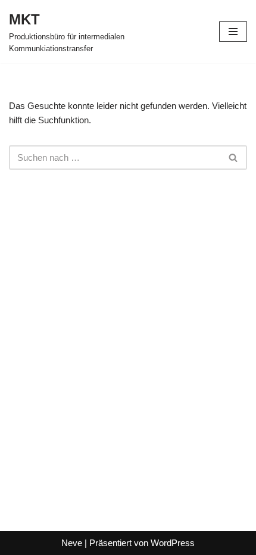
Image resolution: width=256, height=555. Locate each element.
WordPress (173, 543)
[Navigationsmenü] (233, 31)
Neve (71, 543)
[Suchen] (233, 157)
